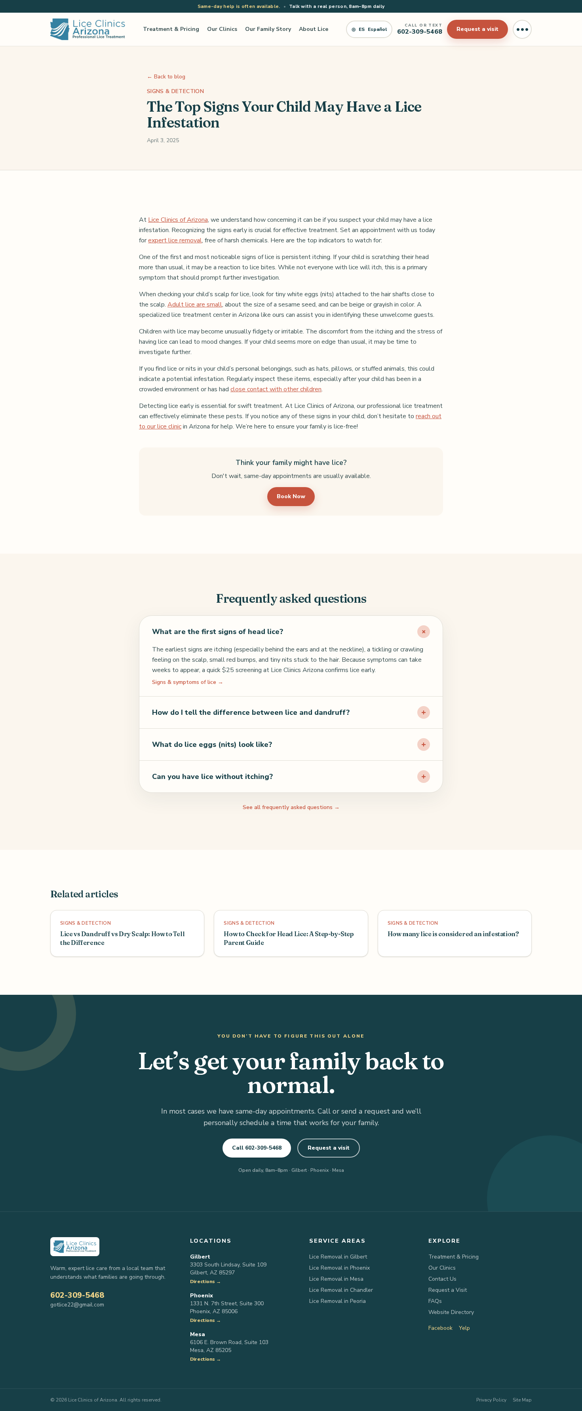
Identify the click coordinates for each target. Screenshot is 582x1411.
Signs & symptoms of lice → (187, 682)
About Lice (313, 29)
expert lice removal (175, 240)
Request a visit (477, 29)
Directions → (205, 1281)
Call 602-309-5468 (256, 1148)
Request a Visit (447, 1290)
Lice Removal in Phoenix (339, 1268)
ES (369, 29)
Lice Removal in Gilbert (338, 1257)
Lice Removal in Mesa (336, 1279)
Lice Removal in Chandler (341, 1290)
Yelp (464, 1328)
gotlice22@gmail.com (77, 1304)
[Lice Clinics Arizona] (87, 29)
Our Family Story (268, 29)
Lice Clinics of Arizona (178, 219)
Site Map (522, 1400)
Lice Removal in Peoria (337, 1301)
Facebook (440, 1328)
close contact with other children (275, 389)
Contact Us (442, 1279)
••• (522, 29)
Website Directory (451, 1312)
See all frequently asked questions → (291, 807)
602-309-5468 (77, 1295)
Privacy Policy (491, 1400)
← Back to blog (166, 76)
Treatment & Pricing (171, 29)
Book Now (291, 496)
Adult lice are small (194, 304)
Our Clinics (222, 29)
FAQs (435, 1301)
